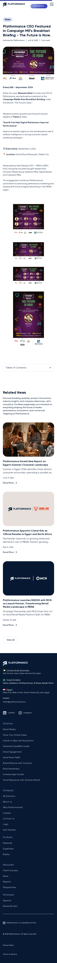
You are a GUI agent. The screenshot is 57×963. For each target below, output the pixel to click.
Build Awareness (11, 768)
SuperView (8, 848)
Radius (6, 854)
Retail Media (9, 729)
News (7, 19)
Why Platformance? (13, 807)
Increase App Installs (13, 774)
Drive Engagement (12, 752)
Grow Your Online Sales (15, 735)
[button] (51, 4)
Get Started (9, 830)
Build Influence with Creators (17, 763)
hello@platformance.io (14, 702)
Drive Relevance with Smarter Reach (21, 780)
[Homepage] (15, 4)
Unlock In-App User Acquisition (18, 740)
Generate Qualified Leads (16, 746)
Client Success (10, 870)
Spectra (7, 900)
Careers (7, 813)
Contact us (8, 818)
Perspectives (9, 887)
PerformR (7, 843)
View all (10, 640)
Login (5, 824)
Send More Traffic (11, 757)
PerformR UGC (10, 906)
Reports (7, 881)
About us (7, 801)
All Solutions (9, 796)
